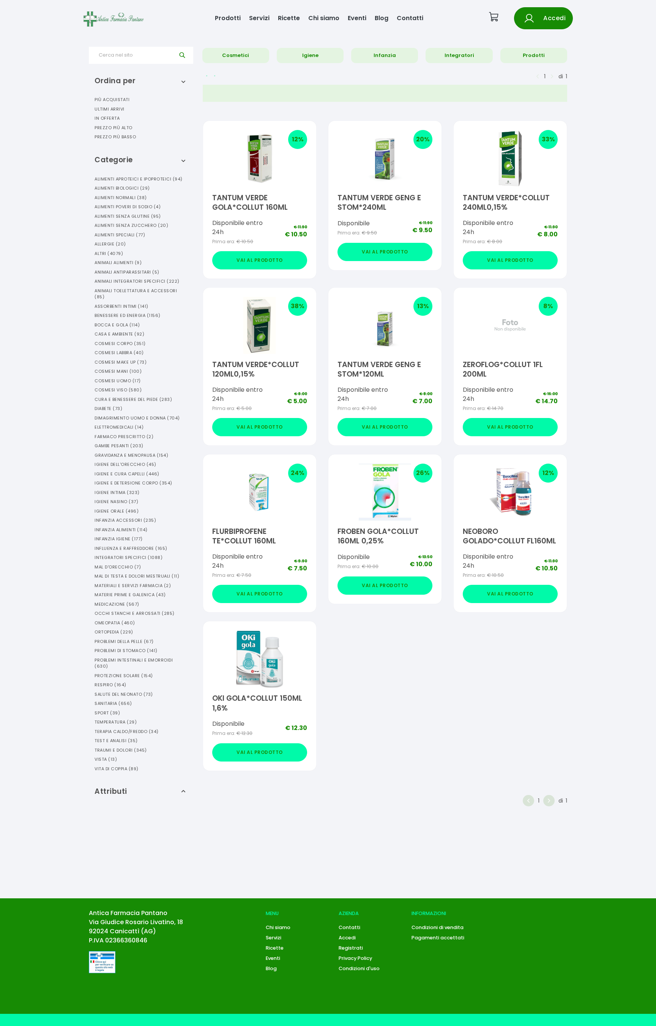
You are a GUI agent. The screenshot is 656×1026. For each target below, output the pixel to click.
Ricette (289, 18)
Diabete (108, 408)
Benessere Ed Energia (128, 315)
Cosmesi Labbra (119, 353)
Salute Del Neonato (124, 694)
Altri (109, 253)
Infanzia (385, 55)
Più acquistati (112, 100)
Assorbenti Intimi (121, 306)
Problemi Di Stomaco (126, 651)
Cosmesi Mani (118, 371)
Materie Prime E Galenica (130, 595)
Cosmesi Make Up (121, 362)
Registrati (351, 948)
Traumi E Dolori (121, 750)
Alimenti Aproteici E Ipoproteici (139, 179)
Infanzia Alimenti (121, 530)
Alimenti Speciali (120, 235)
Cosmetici (235, 55)
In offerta (107, 118)
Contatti (410, 18)
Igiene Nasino (116, 502)
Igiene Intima (117, 492)
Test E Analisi (116, 741)
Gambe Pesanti (119, 446)
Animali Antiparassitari (127, 272)
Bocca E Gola (117, 325)
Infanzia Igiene (119, 539)
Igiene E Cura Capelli (127, 474)
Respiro (110, 685)
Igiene (310, 55)
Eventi (357, 18)
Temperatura (116, 722)
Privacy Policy (355, 958)
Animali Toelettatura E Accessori (136, 294)
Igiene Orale (117, 511)
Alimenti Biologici (122, 188)
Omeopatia (115, 623)
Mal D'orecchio (118, 567)
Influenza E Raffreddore (131, 548)
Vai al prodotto (260, 260)
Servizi (259, 18)
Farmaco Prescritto (124, 437)
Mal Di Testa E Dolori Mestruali (137, 576)
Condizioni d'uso (359, 968)
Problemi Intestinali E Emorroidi (134, 663)
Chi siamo (323, 18)
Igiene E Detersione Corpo (133, 483)
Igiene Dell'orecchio (125, 464)
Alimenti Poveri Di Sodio (128, 207)
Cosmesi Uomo (118, 381)
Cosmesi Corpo (120, 343)
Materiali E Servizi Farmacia (133, 586)
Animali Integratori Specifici (137, 281)
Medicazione (117, 604)
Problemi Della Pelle (124, 641)
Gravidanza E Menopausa (131, 455)
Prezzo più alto (113, 128)
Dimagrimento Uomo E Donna (137, 418)
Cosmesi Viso (118, 390)
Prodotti (228, 18)
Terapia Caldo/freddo (127, 731)
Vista (106, 759)
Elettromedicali (119, 427)
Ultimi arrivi (110, 109)
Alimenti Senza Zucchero (131, 225)
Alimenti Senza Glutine (128, 216)
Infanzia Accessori (125, 520)
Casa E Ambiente (119, 334)
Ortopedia (114, 632)
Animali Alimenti (118, 263)
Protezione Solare (124, 676)
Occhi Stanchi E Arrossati (135, 613)
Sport (107, 713)
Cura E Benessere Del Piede (133, 399)
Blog (381, 18)
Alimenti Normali (121, 198)
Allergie (110, 244)
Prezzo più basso (115, 137)
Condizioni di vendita (438, 927)
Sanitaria (113, 703)
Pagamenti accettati (438, 937)
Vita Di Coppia (117, 769)
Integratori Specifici (128, 557)
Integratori (459, 55)
